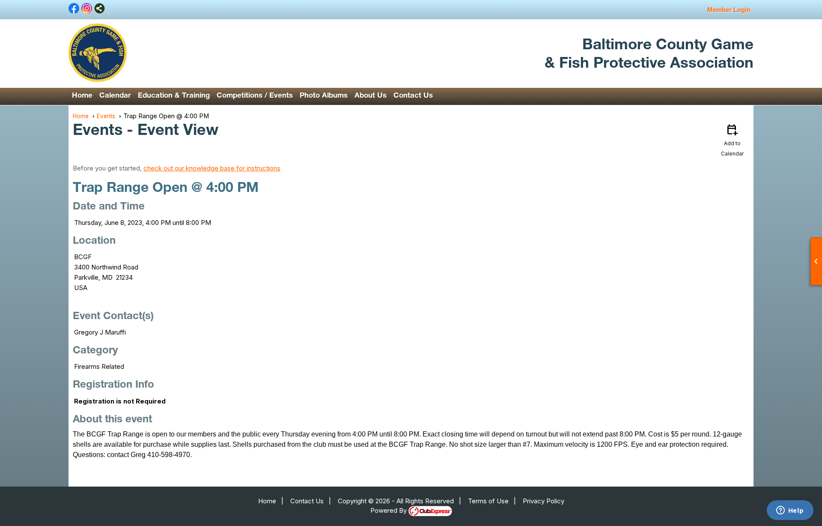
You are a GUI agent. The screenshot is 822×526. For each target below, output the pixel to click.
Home (82, 96)
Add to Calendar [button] (732, 140)
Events (106, 116)
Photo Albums (324, 96)
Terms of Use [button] (488, 501)
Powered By (389, 510)
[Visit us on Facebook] (73, 9)
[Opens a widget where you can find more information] (789, 511)
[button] (115, 96)
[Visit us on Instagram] (86, 9)
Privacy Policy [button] (543, 501)
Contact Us (413, 96)
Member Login (729, 9)
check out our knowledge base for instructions (211, 168)
